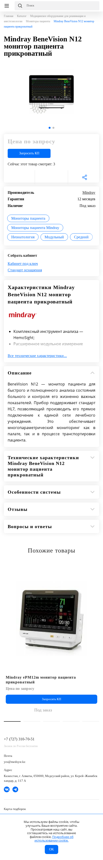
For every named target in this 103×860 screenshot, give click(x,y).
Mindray (88, 192)
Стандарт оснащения (25, 270)
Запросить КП (29, 153)
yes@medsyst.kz (14, 762)
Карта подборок (15, 809)
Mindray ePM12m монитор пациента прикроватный (41, 679)
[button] (50, 128)
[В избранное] (18, 177)
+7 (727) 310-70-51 (19, 739)
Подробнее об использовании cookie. (54, 839)
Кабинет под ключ (23, 264)
